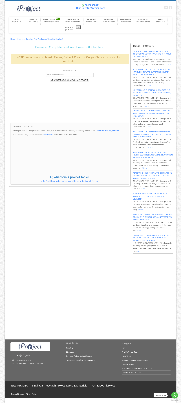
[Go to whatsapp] (174, 395)
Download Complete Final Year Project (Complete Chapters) (40, 39)
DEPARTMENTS (51, 20)
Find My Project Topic (130, 352)
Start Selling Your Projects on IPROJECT (137, 368)
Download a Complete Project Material (80, 360)
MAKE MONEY (125, 20)
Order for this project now (107, 130)
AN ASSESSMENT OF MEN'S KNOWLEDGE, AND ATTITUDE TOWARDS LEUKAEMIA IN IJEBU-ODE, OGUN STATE (152, 92)
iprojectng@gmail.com (24, 360)
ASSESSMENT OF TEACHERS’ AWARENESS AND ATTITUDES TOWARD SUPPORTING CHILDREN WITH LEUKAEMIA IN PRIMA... (152, 72)
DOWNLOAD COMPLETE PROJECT (70, 80)
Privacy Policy (31, 394)
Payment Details (128, 364)
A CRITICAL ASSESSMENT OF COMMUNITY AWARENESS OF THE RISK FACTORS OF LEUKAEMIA (150, 196)
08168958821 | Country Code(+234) (29, 363)
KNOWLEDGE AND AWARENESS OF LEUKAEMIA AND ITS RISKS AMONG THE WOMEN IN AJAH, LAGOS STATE (151, 113)
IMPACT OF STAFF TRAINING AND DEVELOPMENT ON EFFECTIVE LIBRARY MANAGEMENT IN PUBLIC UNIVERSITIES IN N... (152, 54)
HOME (16, 20)
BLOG (160, 20)
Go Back (46, 181)
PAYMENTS (91, 20)
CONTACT (69, 29)
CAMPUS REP (143, 20)
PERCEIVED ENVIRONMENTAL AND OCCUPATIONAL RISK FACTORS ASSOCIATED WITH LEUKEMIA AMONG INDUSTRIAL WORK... (152, 175)
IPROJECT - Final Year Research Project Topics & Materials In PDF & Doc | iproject (66, 385)
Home (12, 39)
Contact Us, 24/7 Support (131, 372)
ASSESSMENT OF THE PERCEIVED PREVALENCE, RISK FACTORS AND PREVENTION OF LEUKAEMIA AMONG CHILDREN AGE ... (152, 134)
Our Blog (69, 348)
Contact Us (48, 135)
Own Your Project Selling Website (79, 356)
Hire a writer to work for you (86, 181)
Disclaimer (70, 352)
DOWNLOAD (109, 20)
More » (170, 64)
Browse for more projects (62, 181)
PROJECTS (32, 20)
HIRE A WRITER (73, 20)
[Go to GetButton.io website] (174, 400)
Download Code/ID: (70, 71)
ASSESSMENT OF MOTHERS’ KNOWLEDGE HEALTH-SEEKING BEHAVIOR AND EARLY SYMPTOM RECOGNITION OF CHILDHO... (153, 155)
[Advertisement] (65, 100)
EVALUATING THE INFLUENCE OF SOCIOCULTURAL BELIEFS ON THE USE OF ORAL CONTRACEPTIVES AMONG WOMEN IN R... (152, 217)
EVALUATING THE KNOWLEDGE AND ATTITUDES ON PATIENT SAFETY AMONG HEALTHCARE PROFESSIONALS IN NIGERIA (152, 237)
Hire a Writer (126, 356)
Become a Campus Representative (135, 360)
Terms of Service (17, 394)
